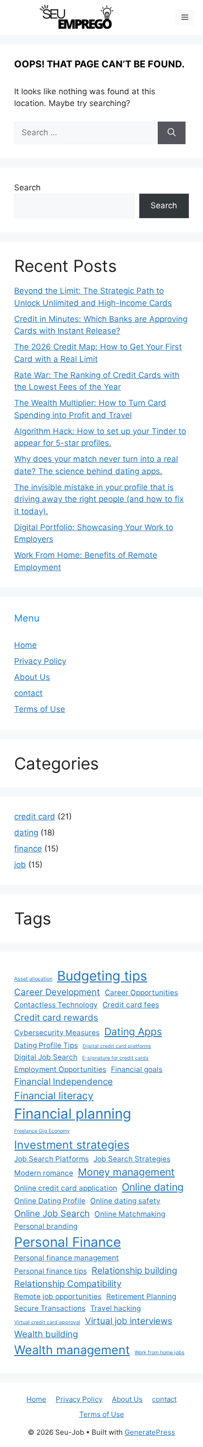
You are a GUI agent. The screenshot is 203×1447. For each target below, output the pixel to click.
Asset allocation (33, 979)
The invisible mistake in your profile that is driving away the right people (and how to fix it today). (99, 499)
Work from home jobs (160, 1352)
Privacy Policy (40, 661)
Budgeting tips (102, 976)
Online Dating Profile (49, 1200)
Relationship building (134, 1270)
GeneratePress (150, 1432)
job (20, 864)
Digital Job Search (45, 1057)
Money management (126, 1172)
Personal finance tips (50, 1271)
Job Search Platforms (51, 1158)
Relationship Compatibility (67, 1283)
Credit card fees (130, 1004)
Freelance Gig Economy (42, 1131)
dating (26, 832)
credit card (34, 816)
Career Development (57, 992)
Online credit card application (65, 1188)
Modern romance (43, 1173)
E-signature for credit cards (115, 1058)
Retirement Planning (141, 1296)
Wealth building (46, 1334)
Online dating (153, 1187)
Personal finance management (66, 1257)
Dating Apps (133, 1031)
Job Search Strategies (131, 1158)
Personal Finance (67, 1242)
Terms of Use (39, 709)
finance (28, 848)
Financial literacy (53, 1095)
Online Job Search (52, 1213)
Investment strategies (71, 1145)
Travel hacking (115, 1308)
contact (28, 693)
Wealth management (72, 1349)
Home (25, 645)
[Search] (172, 133)
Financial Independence (63, 1081)
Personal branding (45, 1226)
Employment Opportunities (60, 1069)
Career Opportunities (141, 992)
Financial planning (72, 1113)
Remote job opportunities (58, 1296)
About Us (32, 677)
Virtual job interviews (128, 1321)
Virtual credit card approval (47, 1322)
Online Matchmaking (129, 1214)
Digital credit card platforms (117, 1046)
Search (27, 187)
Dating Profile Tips (46, 1045)
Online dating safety (125, 1200)
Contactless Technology (56, 1004)
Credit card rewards (56, 1017)
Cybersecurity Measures (57, 1032)
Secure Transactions (49, 1308)
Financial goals (136, 1069)
